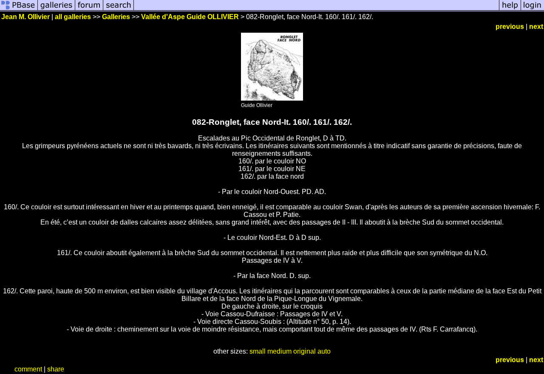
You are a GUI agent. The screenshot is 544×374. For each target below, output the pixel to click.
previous (510, 26)
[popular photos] (316, 9)
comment (28, 369)
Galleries (116, 16)
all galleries (73, 16)
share (55, 369)
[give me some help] (510, 9)
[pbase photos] (19, 9)
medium (279, 351)
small (257, 351)
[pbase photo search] (118, 9)
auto (324, 351)
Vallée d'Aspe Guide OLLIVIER (190, 16)
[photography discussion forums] (89, 9)
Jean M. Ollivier (25, 16)
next (536, 26)
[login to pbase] (532, 9)
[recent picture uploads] (56, 9)
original (304, 351)
